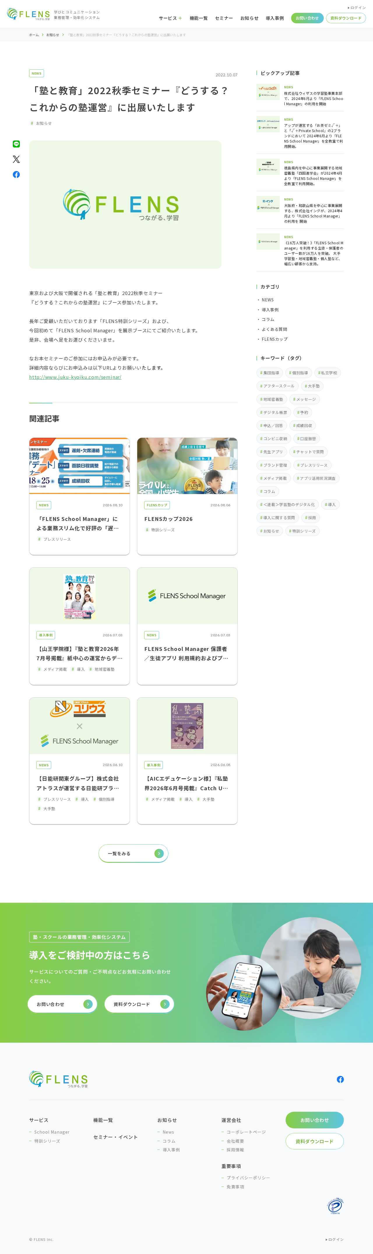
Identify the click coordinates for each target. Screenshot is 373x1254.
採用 (312, 517)
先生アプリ (273, 451)
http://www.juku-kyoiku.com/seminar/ (75, 376)
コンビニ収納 (275, 438)
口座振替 (308, 438)
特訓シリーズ (304, 531)
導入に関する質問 (279, 517)
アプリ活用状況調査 (318, 478)
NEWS (36, 73)
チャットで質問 (310, 451)
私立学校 (329, 372)
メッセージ (306, 399)
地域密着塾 (273, 399)
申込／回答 (273, 425)
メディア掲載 (275, 478)
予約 (304, 412)
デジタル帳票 (275, 412)
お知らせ (52, 35)
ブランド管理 (275, 465)
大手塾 (314, 386)
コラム (269, 491)
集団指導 (271, 372)
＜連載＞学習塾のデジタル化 (289, 504)
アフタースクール (279, 386)
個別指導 (300, 372)
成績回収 (304, 425)
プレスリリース (314, 465)
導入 (332, 504)
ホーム (34, 35)
